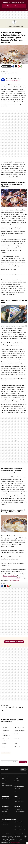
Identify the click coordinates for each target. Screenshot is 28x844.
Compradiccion (5, 814)
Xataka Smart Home (7, 785)
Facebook (13, 66)
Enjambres (17, 738)
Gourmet (4, 727)
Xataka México (5, 821)
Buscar (21, 761)
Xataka (3, 778)
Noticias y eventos (19, 727)
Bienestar (4, 743)
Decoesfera (4, 811)
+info (22, 26)
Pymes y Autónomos (19, 811)
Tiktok (3, 710)
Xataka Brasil (5, 824)
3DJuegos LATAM (18, 821)
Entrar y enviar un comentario (14, 641)
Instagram (13, 707)
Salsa (3, 747)
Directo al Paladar (6, 798)
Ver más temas (6, 752)
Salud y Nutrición (19, 730)
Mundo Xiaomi (5, 788)
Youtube (10, 707)
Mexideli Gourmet (14, 580)
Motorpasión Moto (19, 801)
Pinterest (20, 707)
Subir (22, 769)
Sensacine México (19, 826)
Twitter (16, 66)
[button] (13, 79)
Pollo (15, 743)
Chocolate (17, 747)
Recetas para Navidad (5, 739)
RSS (16, 707)
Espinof (16, 791)
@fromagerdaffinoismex (10, 576)
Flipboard (19, 66)
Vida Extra (17, 780)
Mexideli (17, 578)
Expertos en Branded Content (13, 80)
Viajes (16, 733)
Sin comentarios (7, 66)
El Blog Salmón (18, 809)
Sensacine (17, 788)
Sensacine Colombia (19, 829)
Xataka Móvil (5, 780)
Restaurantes (5, 730)
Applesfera (4, 783)
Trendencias (5, 809)
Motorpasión (17, 798)
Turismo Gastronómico (6, 734)
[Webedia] (5, 770)
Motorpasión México (19, 834)
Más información (15, 842)
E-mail (21, 66)
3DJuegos (16, 778)
